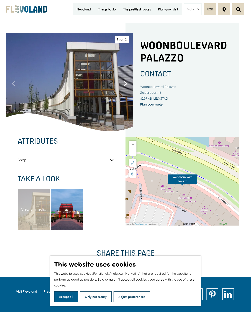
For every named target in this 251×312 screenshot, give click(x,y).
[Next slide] (126, 83)
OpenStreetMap (141, 224)
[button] (182, 181)
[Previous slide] (13, 83)
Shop (22, 160)
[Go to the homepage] (26, 9)
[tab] (122, 39)
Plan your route (151, 104)
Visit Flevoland (27, 291)
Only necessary (96, 297)
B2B (210, 9)
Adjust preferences (131, 297)
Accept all (66, 297)
